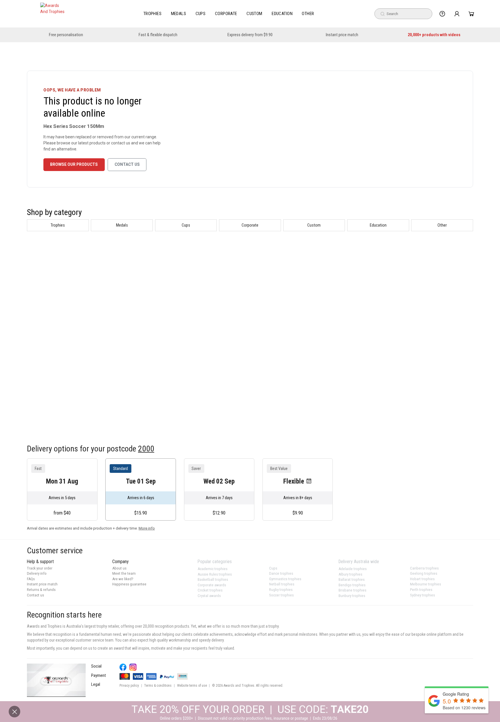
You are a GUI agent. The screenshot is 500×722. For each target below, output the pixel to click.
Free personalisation (66, 34)
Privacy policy (129, 686)
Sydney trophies (422, 595)
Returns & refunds (41, 589)
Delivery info (37, 573)
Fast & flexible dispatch (158, 34)
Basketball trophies (213, 579)
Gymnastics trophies (285, 579)
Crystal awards (209, 596)
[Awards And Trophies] (53, 14)
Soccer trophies (281, 595)
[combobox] (403, 13)
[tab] (58, 225)
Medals (178, 13)
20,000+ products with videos (434, 34)
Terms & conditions (158, 686)
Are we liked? (122, 579)
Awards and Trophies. (239, 686)
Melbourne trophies (425, 584)
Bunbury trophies (352, 596)
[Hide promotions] (14, 711)
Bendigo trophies (352, 585)
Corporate (226, 13)
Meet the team (124, 573)
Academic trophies (212, 569)
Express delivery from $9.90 (250, 34)
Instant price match (342, 34)
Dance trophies (281, 573)
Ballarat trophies (352, 579)
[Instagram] (133, 667)
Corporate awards (212, 585)
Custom (254, 13)
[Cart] (471, 14)
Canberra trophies (424, 568)
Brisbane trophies (352, 590)
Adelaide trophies (353, 569)
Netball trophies (281, 584)
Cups (201, 13)
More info (147, 528)
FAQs (31, 579)
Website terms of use (192, 686)
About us (119, 568)
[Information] (442, 14)
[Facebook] (123, 667)
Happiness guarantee (129, 584)
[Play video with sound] (56, 680)
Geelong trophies (423, 573)
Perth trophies (421, 589)
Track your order (39, 568)
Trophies (153, 13)
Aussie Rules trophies (215, 574)
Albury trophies (350, 574)
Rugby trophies (281, 589)
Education (282, 13)
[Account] (457, 14)
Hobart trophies (422, 579)
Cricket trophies (210, 590)
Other (308, 13)
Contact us (127, 164)
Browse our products (74, 164)
